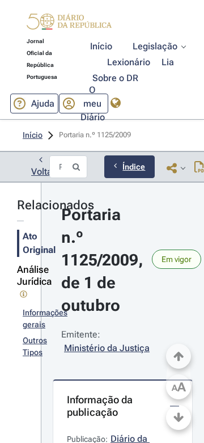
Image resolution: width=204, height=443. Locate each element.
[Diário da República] (69, 24)
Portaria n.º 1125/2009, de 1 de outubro (104, 260)
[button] (69, 23)
